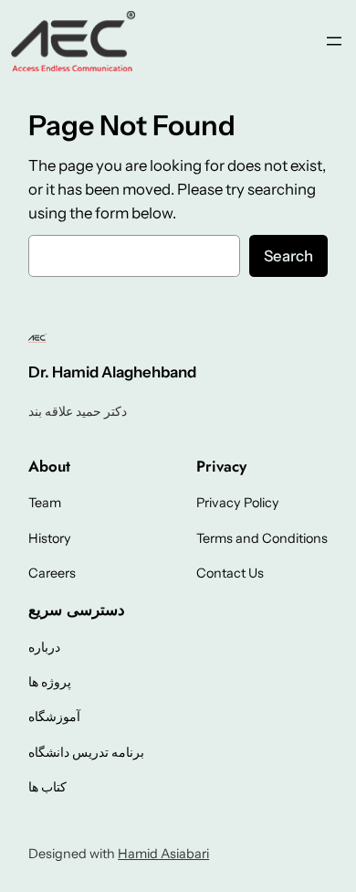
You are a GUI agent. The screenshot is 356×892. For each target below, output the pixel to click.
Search (288, 256)
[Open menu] (334, 41)
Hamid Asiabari (163, 853)
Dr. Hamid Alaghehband (112, 372)
